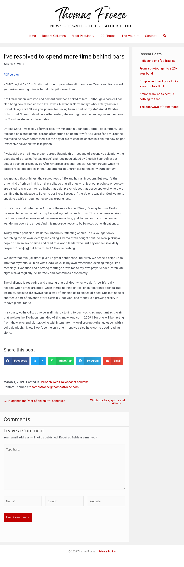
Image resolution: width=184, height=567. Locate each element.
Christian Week (50, 382)
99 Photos (108, 36)
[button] (92, 36)
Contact (151, 36)
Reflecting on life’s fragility (157, 60)
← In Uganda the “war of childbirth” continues (34, 400)
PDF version (12, 74)
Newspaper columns (75, 382)
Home (31, 36)
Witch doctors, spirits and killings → (107, 402)
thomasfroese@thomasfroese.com (54, 387)
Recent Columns (54, 36)
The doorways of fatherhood (159, 107)
